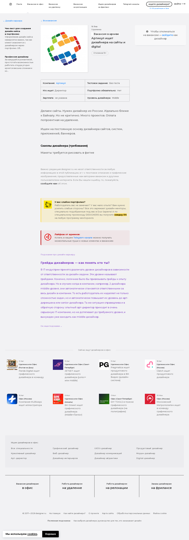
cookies (32, 534)
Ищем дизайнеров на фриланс (107, 5)
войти (177, 4)
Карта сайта (108, 513)
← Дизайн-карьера (12, 21)
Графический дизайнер (66, 448)
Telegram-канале (82, 237)
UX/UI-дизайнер (103, 448)
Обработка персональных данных (133, 513)
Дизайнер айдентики (106, 458)
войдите (167, 35)
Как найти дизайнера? (74, 513)
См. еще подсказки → (51, 326)
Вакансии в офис (35, 4)
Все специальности (22, 448)
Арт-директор (19, 458)
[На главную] (10, 6)
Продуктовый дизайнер (149, 448)
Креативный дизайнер (23, 453)
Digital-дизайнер (145, 458)
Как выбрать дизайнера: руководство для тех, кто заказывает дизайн (107, 521)
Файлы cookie (160, 513)
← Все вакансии (49, 20)
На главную (55, 513)
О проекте (94, 513)
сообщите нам (49, 183)
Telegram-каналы (131, 4)
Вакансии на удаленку (54, 5)
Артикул (61, 83)
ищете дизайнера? (159, 4)
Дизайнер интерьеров (65, 458)
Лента (19, 4)
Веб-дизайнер (61, 453)
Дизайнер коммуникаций (108, 453)
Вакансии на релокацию (80, 5)
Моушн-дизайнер (145, 453)
